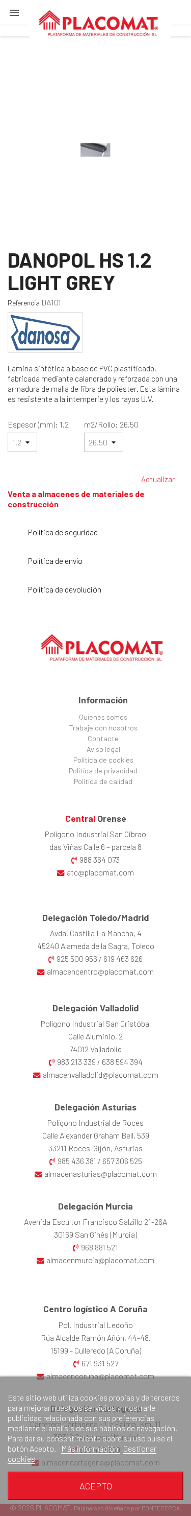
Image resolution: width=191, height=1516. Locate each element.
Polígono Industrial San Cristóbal (96, 1023)
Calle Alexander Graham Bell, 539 (95, 1135)
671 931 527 (99, 1363)
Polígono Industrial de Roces (95, 1122)
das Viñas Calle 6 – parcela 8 (95, 846)
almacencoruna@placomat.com (100, 1376)
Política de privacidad (103, 770)
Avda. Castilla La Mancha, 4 (96, 933)
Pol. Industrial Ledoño (96, 1325)
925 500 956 (77, 958)
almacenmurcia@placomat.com (100, 1260)
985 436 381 (77, 1161)
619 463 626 (123, 958)
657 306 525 (122, 1161)
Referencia (24, 302)
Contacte (103, 738)
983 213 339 (76, 1062)
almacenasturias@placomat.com (100, 1173)
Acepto (95, 1485)
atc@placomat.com (100, 872)
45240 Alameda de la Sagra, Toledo (95, 946)
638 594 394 (122, 1062)
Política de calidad (103, 781)
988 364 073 (99, 859)
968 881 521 (99, 1247)
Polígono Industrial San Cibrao (95, 834)
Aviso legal (103, 749)
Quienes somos (103, 717)
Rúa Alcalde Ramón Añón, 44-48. (96, 1337)
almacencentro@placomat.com (100, 971)
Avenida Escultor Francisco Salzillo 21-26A (95, 1221)
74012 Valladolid (95, 1049)
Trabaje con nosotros (103, 727)
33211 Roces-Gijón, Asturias (95, 1148)
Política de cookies (103, 759)
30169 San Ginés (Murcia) (95, 1234)
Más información (90, 1448)
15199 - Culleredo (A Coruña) (95, 1350)
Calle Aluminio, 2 (95, 1036)
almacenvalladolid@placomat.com (100, 1074)
